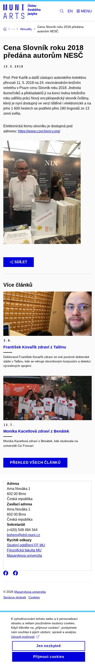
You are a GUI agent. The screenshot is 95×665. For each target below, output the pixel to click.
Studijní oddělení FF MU (26, 545)
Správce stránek (14, 597)
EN (70, 11)
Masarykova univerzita (24, 555)
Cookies (34, 597)
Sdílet (20, 262)
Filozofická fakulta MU (24, 550)
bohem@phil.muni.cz (23, 535)
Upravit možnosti (22, 636)
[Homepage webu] (22, 11)
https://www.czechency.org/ (39, 131)
